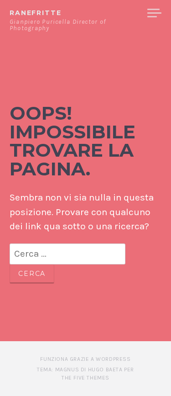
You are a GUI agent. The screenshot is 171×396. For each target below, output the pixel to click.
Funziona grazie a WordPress (85, 359)
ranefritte (35, 13)
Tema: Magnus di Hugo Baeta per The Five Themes (85, 373)
